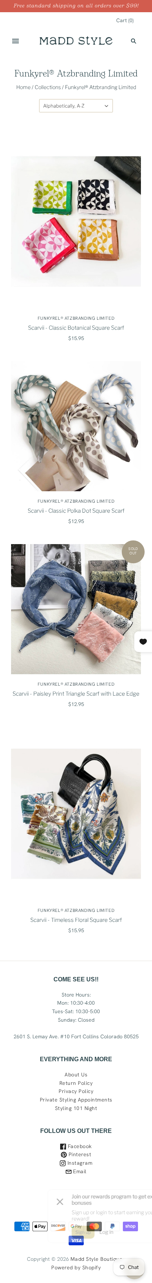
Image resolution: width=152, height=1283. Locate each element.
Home (23, 87)
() (125, 20)
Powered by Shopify (76, 1267)
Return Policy (76, 1083)
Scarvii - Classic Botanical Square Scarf (76, 328)
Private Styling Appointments (76, 1099)
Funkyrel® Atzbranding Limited (76, 318)
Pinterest (79, 1154)
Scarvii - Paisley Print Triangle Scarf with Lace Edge (76, 693)
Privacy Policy (76, 1091)
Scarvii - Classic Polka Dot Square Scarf (76, 511)
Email (79, 1171)
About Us (76, 1074)
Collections (48, 87)
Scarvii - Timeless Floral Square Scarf (76, 920)
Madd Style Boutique (96, 1259)
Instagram (79, 1163)
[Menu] (15, 41)
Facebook (79, 1146)
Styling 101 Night (76, 1108)
